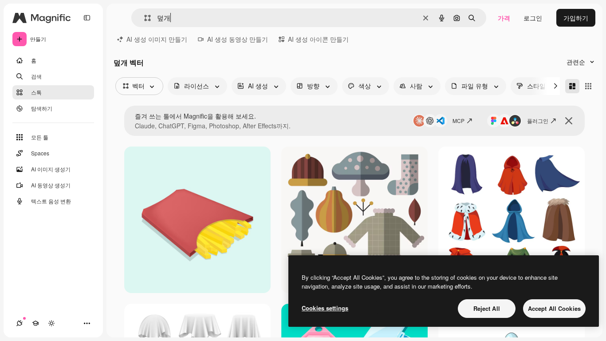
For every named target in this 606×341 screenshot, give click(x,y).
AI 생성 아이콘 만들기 (318, 39)
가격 (504, 17)
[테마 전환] (51, 323)
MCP (458, 120)
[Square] (588, 86)
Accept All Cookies (554, 308)
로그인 (532, 17)
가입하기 (575, 17)
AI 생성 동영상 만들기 (237, 39)
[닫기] (568, 120)
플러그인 (537, 120)
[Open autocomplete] (144, 18)
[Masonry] (572, 86)
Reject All (486, 308)
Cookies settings (325, 308)
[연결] (19, 323)
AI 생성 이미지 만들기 (156, 39)
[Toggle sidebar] (87, 18)
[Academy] (35, 323)
